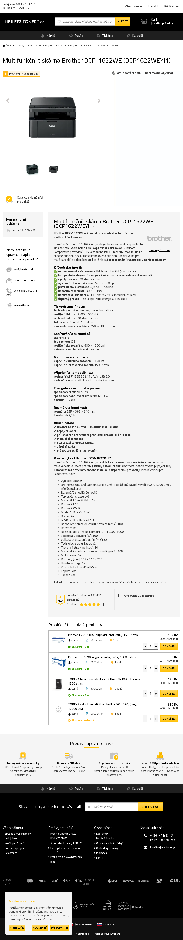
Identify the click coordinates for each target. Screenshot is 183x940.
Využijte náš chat (23, 269)
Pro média (102, 853)
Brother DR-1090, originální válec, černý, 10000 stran (102, 657)
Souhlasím (17, 928)
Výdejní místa (12, 839)
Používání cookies (106, 839)
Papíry (78, 35)
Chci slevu (150, 807)
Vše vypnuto (59, 928)
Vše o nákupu (133, 6)
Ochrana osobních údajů (109, 843)
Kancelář (137, 35)
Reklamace (11, 853)
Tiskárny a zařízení (25, 45)
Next (99, 101)
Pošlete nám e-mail (25, 280)
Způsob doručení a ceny (18, 834)
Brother (77, 480)
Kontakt (153, 6)
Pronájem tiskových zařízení (66, 857)
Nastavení (40, 928)
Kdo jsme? (102, 834)
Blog (52, 862)
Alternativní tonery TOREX (66, 843)
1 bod (116, 640)
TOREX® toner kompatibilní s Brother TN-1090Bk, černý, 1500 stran (104, 681)
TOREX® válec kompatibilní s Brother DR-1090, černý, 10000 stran (102, 706)
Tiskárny (107, 35)
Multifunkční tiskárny (49, 45)
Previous (7, 101)
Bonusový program (15, 848)
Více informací (44, 919)
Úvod (8, 45)
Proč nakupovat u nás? (63, 834)
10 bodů (117, 689)
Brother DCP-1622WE (24, 230)
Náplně (51, 35)
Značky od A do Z (14, 843)
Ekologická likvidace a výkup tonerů (65, 850)
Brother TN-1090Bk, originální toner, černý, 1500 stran (103, 635)
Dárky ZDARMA (59, 839)
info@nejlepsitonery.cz (163, 847)
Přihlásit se (171, 6)
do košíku (169, 646)
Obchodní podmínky (107, 848)
